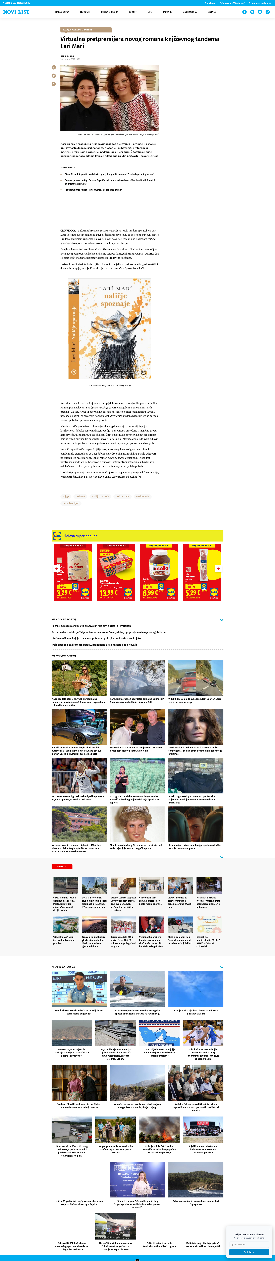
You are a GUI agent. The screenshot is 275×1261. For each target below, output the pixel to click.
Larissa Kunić (122, 496)
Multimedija (190, 11)
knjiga (66, 496)
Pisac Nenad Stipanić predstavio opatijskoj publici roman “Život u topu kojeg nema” (109, 174)
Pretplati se (249, 1252)
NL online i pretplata (260, 3)
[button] (218, 568)
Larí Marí (80, 496)
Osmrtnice (210, 3)
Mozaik (167, 11)
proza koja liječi (71, 503)
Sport (133, 11)
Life (150, 11)
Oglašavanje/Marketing (232, 3)
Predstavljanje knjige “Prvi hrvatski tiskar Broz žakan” (93, 189)
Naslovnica (62, 11)
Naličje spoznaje (100, 496)
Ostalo (212, 11)
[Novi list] (16, 12)
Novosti (85, 11)
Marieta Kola (142, 496)
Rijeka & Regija (109, 11)
